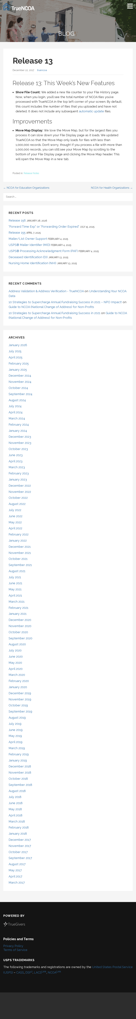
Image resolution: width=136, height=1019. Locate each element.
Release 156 (17, 220)
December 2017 (20, 839)
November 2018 (20, 772)
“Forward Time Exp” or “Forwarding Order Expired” (44, 226)
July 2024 (15, 406)
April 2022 (15, 528)
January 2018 (18, 833)
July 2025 (15, 351)
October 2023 (18, 449)
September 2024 (20, 394)
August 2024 (17, 400)
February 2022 (19, 534)
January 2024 (18, 430)
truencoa (42, 70)
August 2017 (17, 864)
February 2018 (19, 827)
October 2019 (18, 705)
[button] (131, 6)
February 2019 (19, 754)
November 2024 (20, 381)
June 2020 (16, 656)
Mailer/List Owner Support (28, 238)
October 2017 (18, 852)
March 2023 (17, 467)
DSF (29, 972)
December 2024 (20, 375)
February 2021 (18, 607)
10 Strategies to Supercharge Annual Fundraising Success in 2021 (54, 313)
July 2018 (15, 797)
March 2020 (17, 675)
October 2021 (18, 559)
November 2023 (20, 443)
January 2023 (18, 479)
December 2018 (20, 766)
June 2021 (15, 583)
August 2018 (17, 791)
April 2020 (16, 669)
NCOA (54, 972)
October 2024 (18, 388)
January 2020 (18, 687)
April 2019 (15, 742)
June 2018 (16, 803)
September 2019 (20, 711)
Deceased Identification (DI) (28, 257)
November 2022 (20, 491)
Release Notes (31, 173)
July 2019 (15, 723)
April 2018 (15, 815)
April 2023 (15, 461)
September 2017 (20, 858)
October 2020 (18, 632)
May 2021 (15, 589)
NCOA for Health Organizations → (112, 187)
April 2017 (15, 876)
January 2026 (18, 345)
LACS (40, 972)
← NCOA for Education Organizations (26, 187)
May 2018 (15, 809)
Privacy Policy (13, 946)
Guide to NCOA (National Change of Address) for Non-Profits (51, 307)
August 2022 (17, 504)
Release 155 (17, 232)
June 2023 (16, 455)
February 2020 (19, 681)
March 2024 (17, 418)
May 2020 (15, 662)
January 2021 (18, 613)
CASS (20, 972)
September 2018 (20, 785)
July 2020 (15, 650)
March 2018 (17, 821)
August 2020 (17, 644)
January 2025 (18, 369)
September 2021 (20, 565)
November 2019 (20, 699)
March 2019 (17, 748)
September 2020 (20, 638)
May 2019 (15, 736)
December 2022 (20, 485)
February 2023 (19, 473)
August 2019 (17, 717)
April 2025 (15, 357)
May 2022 (15, 522)
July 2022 (15, 510)
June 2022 (15, 516)
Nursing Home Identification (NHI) (32, 263)
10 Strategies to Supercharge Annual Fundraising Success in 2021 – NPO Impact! (65, 302)
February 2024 (19, 424)
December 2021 (20, 546)
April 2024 (16, 412)
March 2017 (17, 882)
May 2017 (15, 870)
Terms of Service (15, 950)
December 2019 (20, 693)
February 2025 (19, 363)
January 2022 (18, 540)
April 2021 (15, 595)
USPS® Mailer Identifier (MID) (29, 245)
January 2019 (18, 760)
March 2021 (17, 601)
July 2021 (15, 577)
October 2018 (18, 778)
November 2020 (20, 626)
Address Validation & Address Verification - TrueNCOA (46, 291)
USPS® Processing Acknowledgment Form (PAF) (43, 251)
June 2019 (16, 730)
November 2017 (20, 846)
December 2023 (20, 436)
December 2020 (20, 620)
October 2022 (18, 497)
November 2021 (20, 553)
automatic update (91, 111)
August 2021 (17, 571)
